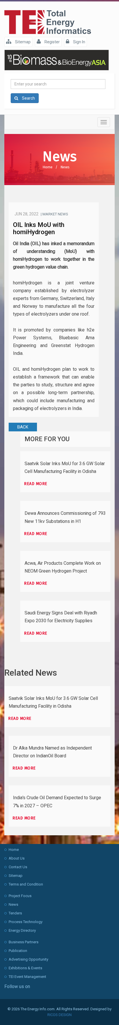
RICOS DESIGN (59, 1015)
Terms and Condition (26, 884)
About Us (17, 858)
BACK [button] (22, 427)
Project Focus (20, 896)
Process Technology (25, 922)
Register (52, 42)
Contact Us (18, 867)
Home (47, 167)
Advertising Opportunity (28, 959)
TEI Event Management (27, 976)
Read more (35, 483)
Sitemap (22, 42)
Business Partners (23, 942)
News (65, 167)
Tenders (15, 913)
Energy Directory (22, 930)
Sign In (78, 42)
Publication (18, 950)
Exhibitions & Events (25, 968)
